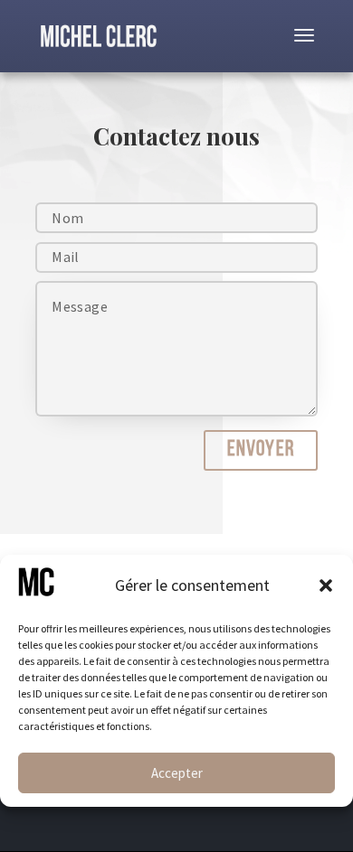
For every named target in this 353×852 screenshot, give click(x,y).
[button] (326, 585)
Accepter (177, 773)
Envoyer (260, 450)
